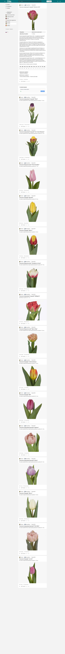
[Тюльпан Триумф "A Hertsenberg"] (32, 373)
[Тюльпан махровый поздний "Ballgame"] (32, 307)
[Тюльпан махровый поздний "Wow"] (32, 110)
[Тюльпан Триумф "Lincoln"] (32, 570)
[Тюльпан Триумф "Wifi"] (32, 406)
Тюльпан (22, 5)
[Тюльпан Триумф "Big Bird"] (32, 209)
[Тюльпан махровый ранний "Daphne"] (32, 439)
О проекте (7, 29)
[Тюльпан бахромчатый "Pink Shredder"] (32, 176)
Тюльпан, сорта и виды (33, 76)
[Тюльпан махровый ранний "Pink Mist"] (32, 537)
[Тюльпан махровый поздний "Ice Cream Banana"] (32, 143)
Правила (11, 29)
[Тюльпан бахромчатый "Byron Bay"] (32, 340)
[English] (7, 32)
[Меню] (5, 1)
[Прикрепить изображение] (20, 91)
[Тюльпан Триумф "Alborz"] (32, 505)
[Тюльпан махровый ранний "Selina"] (32, 472)
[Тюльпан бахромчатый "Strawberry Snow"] (32, 275)
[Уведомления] (58, 1)
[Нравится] (20, 81)
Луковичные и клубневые (24, 73)
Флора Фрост (28, 5)
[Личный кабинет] (60, 1)
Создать (49, 1)
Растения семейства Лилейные (24, 76)
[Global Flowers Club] (9, 1)
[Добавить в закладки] (29, 81)
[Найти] (19, 1)
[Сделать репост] (27, 81)
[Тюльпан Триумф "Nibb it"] (32, 242)
